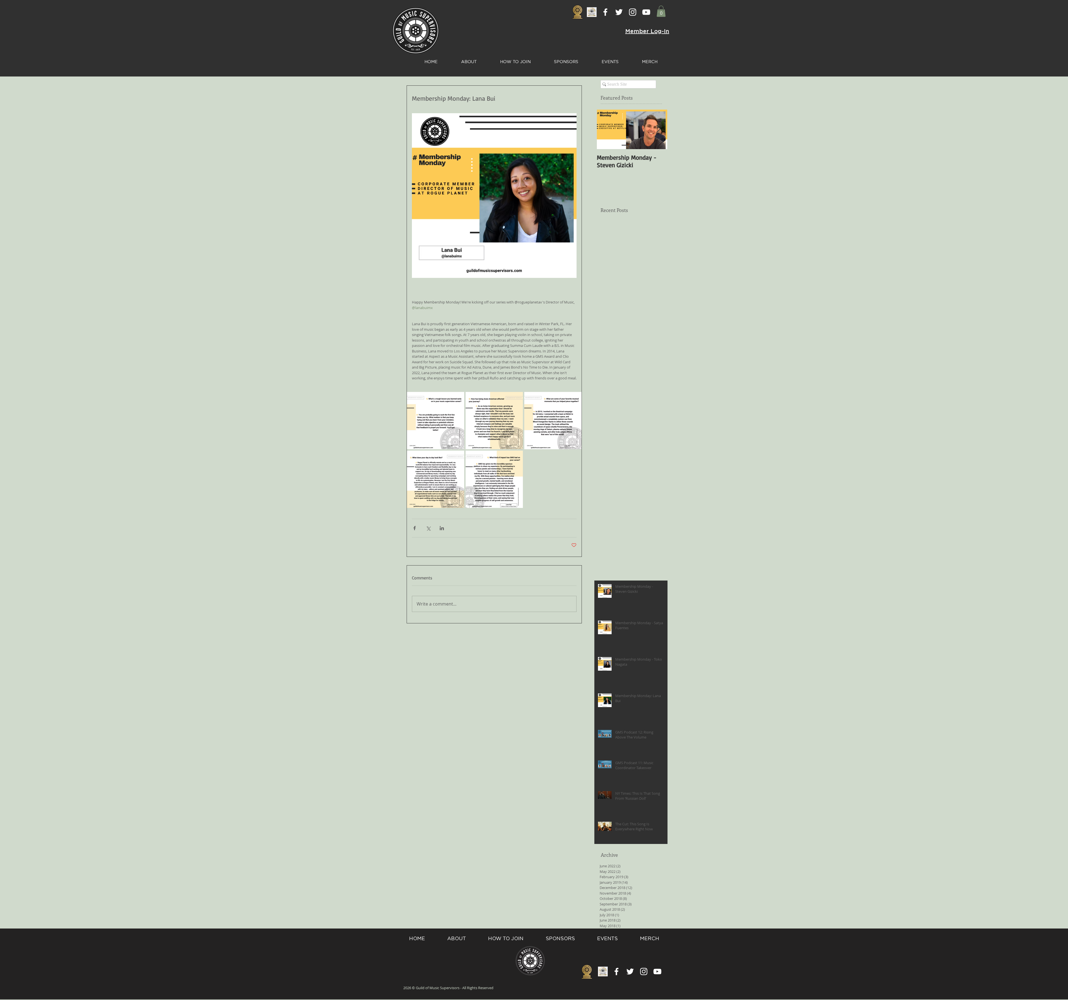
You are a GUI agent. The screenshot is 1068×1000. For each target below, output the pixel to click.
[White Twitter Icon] (619, 12)
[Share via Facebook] (414, 528)
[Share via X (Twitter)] (428, 528)
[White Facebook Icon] (605, 12)
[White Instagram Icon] (632, 12)
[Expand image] (435, 420)
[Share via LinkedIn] (441, 528)
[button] (661, 11)
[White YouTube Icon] (646, 12)
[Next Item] (658, 129)
